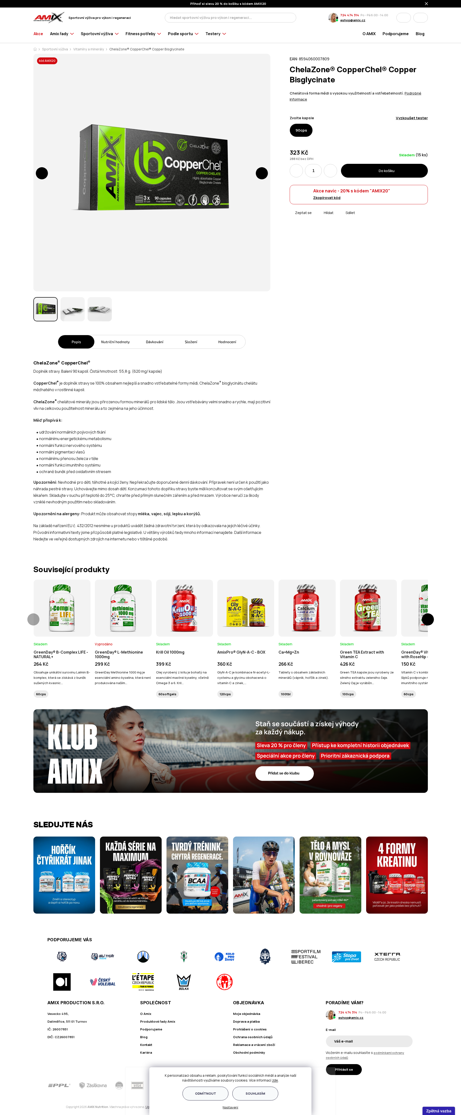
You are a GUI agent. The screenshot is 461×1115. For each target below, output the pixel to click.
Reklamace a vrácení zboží (254, 1045)
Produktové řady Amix (157, 1021)
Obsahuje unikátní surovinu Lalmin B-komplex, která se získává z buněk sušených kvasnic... (62, 677)
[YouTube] (411, 1085)
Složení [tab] (191, 342)
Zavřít (316, 218)
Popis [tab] (76, 342)
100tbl (286, 694)
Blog (144, 1037)
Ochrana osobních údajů (252, 1037)
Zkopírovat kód (326, 197)
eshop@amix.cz (352, 20)
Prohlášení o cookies (250, 1029)
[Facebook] (383, 1085)
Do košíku (386, 170)
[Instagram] (397, 1085)
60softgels (167, 694)
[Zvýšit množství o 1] (330, 170)
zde (275, 1080)
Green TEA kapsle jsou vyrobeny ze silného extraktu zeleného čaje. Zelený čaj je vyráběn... (367, 677)
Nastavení (230, 1107)
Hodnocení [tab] (227, 342)
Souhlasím (255, 1093)
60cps (41, 694)
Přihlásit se (344, 1069)
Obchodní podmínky (249, 1052)
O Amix (145, 1014)
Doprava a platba (246, 1021)
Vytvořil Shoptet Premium (58, 1107)
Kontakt (146, 1045)
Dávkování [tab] (154, 342)
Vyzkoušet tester (412, 117)
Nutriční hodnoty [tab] (115, 342)
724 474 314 (349, 15)
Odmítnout (205, 1093)
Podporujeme (151, 1029)
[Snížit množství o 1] (296, 170)
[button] (42, 173)
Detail (62, 623)
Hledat (291, 18)
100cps (348, 694)
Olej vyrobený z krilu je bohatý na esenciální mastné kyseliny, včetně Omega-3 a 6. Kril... (182, 677)
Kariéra (146, 1052)
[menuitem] (40, 34)
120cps (225, 694)
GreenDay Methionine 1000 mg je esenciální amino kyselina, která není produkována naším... (123, 677)
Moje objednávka (246, 1014)
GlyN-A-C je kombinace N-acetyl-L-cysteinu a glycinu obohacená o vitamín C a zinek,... (243, 677)
